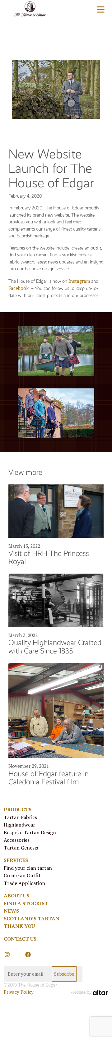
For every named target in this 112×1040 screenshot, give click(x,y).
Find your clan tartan (28, 867)
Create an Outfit (22, 875)
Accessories (17, 839)
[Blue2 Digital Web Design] (100, 992)
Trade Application (24, 883)
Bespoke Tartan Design (30, 832)
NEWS (11, 910)
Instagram (79, 281)
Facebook (18, 288)
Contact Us (20, 938)
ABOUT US (16, 895)
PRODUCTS (17, 809)
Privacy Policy (19, 992)
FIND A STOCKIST (26, 903)
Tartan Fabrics (20, 817)
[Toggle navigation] (100, 9)
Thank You (19, 926)
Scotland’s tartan (31, 918)
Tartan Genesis (21, 847)
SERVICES (16, 860)
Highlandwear (19, 824)
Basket (71, 10)
